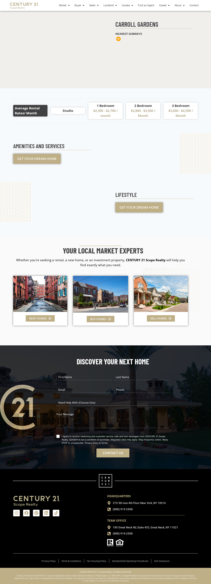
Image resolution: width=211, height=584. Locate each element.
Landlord (109, 5)
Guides (126, 5)
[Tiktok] (56, 513)
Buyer (78, 5)
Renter (62, 5)
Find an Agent (146, 5)
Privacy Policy (92, 443)
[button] (64, 5)
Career (162, 5)
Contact (194, 5)
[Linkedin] (46, 513)
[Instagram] (16, 513)
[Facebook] (26, 513)
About (178, 5)
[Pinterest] (36, 513)
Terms (104, 443)
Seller (92, 5)
